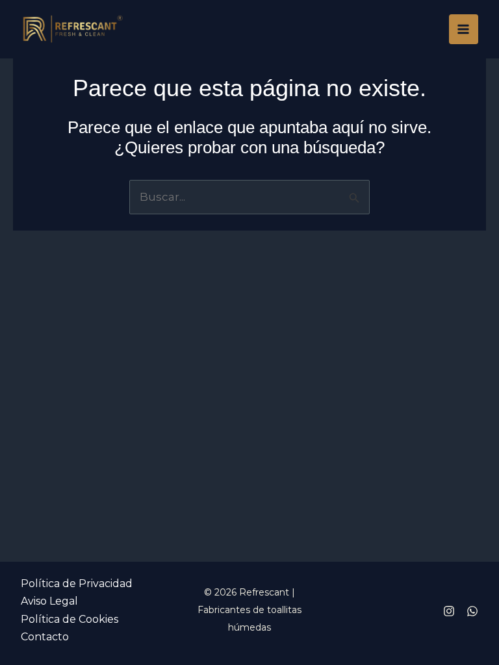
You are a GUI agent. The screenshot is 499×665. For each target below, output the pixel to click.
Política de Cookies (69, 619)
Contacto (45, 637)
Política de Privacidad (77, 583)
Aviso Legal (49, 601)
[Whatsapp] (472, 611)
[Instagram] (449, 611)
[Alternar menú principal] (464, 29)
